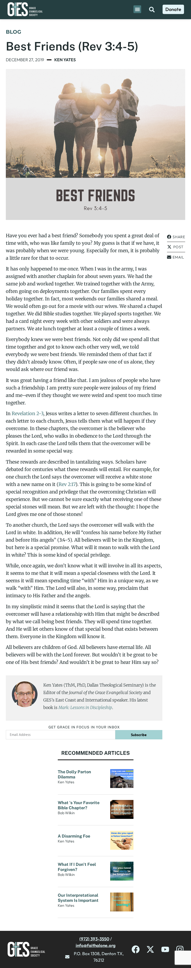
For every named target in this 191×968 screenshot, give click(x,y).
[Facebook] (136, 949)
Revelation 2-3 (27, 413)
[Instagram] (180, 949)
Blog (13, 32)
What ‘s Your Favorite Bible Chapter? (78, 805)
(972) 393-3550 (94, 939)
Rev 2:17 (66, 484)
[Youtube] (165, 949)
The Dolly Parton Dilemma (74, 774)
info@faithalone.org (96, 945)
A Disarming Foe (74, 836)
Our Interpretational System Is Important (79, 898)
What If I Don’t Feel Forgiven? (77, 867)
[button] (137, 9)
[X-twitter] (150, 949)
